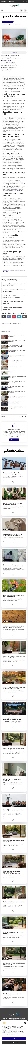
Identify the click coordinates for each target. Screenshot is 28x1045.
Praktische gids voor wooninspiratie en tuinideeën (13, 841)
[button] (25, 1023)
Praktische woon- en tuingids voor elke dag (13, 933)
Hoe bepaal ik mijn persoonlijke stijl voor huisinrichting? (14, 284)
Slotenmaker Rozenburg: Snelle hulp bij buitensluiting (16, 392)
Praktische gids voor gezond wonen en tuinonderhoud (13, 902)
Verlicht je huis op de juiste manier (9, 65)
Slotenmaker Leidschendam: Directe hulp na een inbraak (17, 382)
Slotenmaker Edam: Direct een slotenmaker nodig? (15, 361)
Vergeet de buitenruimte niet (8, 62)
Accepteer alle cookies (14, 1038)
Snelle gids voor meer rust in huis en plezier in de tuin (14, 963)
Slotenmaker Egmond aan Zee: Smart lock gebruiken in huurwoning (16, 397)
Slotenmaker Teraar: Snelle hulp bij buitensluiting (15, 336)
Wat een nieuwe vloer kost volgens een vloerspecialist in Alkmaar (13, 626)
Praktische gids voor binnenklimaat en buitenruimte (13, 749)
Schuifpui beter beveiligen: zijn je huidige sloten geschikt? (17, 407)
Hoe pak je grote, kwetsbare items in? (13, 810)
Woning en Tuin (8, 21)
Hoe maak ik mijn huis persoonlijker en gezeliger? (14, 308)
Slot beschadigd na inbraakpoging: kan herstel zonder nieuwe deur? (13, 565)
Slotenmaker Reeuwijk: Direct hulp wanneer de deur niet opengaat (15, 346)
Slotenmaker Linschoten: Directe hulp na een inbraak (17, 387)
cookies (4, 1032)
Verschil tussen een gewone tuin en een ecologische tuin (13, 596)
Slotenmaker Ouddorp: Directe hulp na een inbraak (16, 341)
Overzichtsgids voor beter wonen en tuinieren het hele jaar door (14, 688)
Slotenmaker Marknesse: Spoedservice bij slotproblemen (17, 377)
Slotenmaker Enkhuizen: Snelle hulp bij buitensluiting (16, 372)
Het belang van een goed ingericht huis (10, 55)
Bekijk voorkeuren (14, 1042)
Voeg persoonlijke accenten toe (9, 67)
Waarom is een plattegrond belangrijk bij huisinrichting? (14, 290)
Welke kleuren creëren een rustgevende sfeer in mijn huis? (14, 296)
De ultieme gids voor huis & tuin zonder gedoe (12, 994)
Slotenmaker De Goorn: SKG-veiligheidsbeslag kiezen (14, 402)
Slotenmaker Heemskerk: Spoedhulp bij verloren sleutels (16, 351)
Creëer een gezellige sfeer (7, 69)
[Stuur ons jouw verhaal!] (14, 425)
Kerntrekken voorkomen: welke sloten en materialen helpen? (12, 534)
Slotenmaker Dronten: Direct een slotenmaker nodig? (15, 366)
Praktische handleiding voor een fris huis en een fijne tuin (14, 657)
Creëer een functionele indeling (9, 63)
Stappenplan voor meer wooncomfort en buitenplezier (12, 718)
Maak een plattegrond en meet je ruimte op (11, 58)
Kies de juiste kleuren (6, 60)
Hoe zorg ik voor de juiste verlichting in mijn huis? (14, 302)
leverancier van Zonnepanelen (16, 190)
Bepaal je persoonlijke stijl (7, 57)
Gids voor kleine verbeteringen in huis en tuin (13, 780)
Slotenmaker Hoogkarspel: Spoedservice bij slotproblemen (17, 356)
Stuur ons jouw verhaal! (14, 429)
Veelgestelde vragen (6, 70)
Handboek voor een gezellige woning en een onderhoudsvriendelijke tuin (12, 872)
